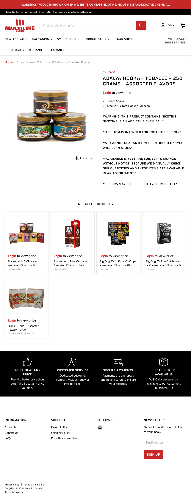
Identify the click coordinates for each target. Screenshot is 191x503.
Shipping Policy (60, 432)
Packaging (41, 39)
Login (107, 92)
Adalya (111, 71)
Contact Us (11, 432)
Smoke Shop (67, 39)
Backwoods (14, 268)
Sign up (153, 454)
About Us (10, 427)
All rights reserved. (15, 492)
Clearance (56, 50)
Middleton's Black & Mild (21, 333)
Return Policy (59, 427)
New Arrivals (16, 39)
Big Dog (104, 268)
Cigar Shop (123, 39)
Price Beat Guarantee (64, 438)
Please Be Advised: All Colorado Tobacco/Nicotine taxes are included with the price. (48, 12)
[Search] (141, 25)
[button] (168, 25)
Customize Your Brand (23, 50)
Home (8, 62)
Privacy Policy (12, 484)
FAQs (8, 438)
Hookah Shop (96, 39)
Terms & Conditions (34, 484)
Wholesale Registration (175, 41)
